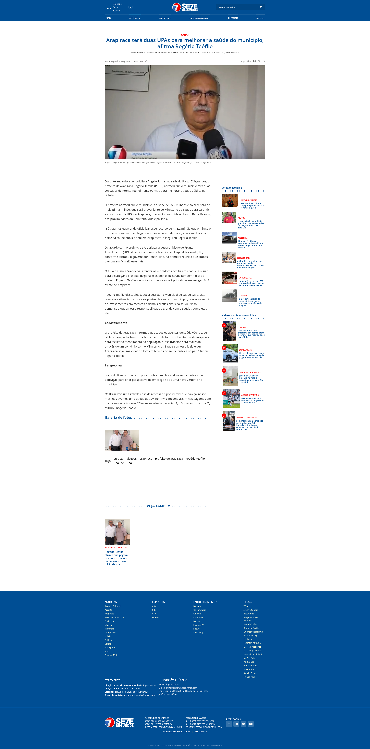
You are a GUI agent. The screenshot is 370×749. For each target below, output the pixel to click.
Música (196, 621)
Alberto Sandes (251, 610)
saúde (120, 463)
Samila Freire (250, 673)
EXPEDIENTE (112, 680)
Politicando (249, 661)
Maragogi (109, 628)
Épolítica (248, 639)
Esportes (164, 18)
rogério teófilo (195, 459)
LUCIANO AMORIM (252, 643)
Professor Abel (251, 665)
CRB (154, 610)
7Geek (246, 606)
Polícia (108, 636)
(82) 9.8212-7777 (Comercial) (159, 724)
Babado (197, 606)
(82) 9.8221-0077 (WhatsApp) (200, 721)
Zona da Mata (111, 655)
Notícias (133, 18)
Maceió (108, 625)
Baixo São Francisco (114, 617)
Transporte (110, 647)
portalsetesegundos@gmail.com (163, 727)
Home (108, 17)
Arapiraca (109, 613)
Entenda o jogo (251, 635)
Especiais (233, 18)
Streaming (198, 632)
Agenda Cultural (113, 606)
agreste (119, 459)
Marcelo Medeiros (252, 646)
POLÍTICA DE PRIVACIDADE (176, 731)
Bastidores (249, 613)
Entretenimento (198, 18)
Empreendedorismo (253, 631)
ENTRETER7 (199, 617)
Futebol (155, 617)
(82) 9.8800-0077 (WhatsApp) (159, 721)
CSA (154, 613)
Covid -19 (109, 621)
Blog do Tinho (250, 624)
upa (129, 463)
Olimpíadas (110, 632)
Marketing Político (252, 650)
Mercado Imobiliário (253, 654)
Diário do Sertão (251, 628)
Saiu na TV (198, 625)
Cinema (197, 613)
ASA (154, 606)
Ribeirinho (249, 669)
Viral (107, 651)
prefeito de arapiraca (169, 459)
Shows (196, 628)
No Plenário (249, 658)
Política (108, 640)
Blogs (259, 18)
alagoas (131, 459)
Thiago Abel (249, 677)
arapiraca (146, 459)
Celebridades (199, 610)
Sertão (108, 643)
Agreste (108, 610)
